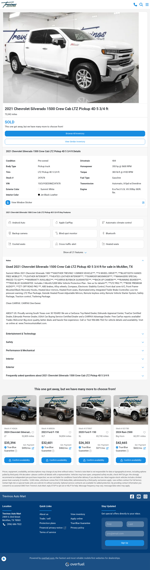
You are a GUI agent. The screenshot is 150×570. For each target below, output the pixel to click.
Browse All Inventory (75, 133)
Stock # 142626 (10, 428)
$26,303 (84, 443)
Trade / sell (45, 518)
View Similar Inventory (75, 141)
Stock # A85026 (48, 428)
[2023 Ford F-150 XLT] (56, 410)
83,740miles (102, 436)
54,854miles (65, 436)
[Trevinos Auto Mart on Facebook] (130, 496)
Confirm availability (21, 460)
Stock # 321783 (122, 428)
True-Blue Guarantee (80, 523)
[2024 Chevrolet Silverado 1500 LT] (19, 410)
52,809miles (28, 436)
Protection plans (48, 523)
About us (44, 514)
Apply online (77, 518)
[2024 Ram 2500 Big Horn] (131, 410)
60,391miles (139, 436)
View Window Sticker (21, 202)
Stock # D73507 (85, 428)
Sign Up (124, 543)
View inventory (78, 514)
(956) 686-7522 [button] (14, 524)
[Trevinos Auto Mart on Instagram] (144, 496)
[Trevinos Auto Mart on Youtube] (137, 496)
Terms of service (48, 532)
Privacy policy (77, 527)
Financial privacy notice (51, 527)
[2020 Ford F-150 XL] (93, 410)
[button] (135, 4)
